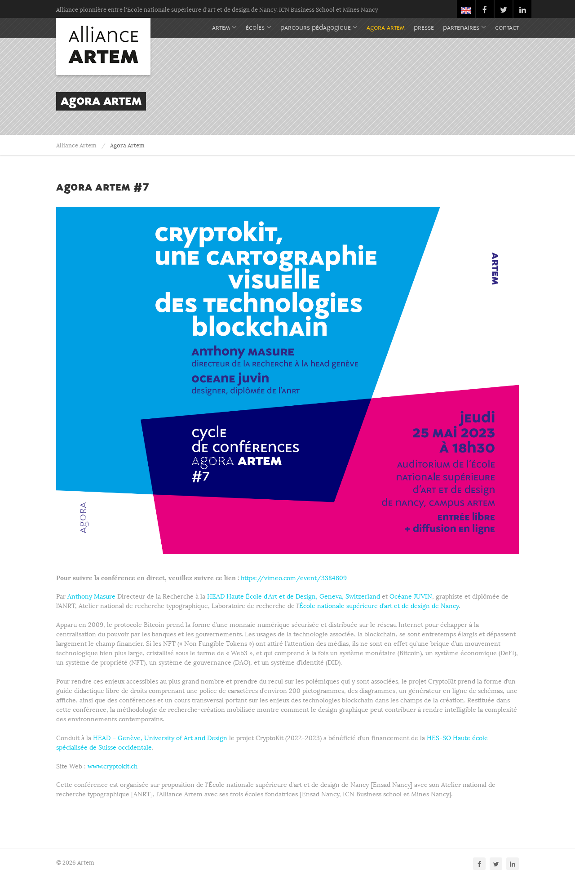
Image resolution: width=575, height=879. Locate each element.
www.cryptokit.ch (112, 765)
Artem (222, 28)
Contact (507, 28)
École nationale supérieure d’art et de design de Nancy (379, 605)
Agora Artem (386, 28)
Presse (424, 28)
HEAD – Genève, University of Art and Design (160, 737)
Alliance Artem (76, 144)
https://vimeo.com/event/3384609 (294, 577)
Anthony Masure (91, 595)
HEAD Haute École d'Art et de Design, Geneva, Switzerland (293, 595)
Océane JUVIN (410, 595)
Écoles (256, 28)
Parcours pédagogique (316, 28)
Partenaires (462, 28)
